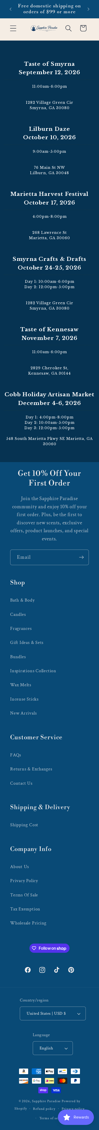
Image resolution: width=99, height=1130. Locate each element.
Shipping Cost (24, 825)
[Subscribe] (81, 557)
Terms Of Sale (24, 895)
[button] (13, 28)
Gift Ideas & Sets (26, 642)
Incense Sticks (24, 699)
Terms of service (52, 1118)
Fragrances (21, 628)
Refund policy (44, 1108)
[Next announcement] (88, 9)
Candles (18, 614)
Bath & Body (22, 600)
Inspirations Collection (33, 671)
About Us (19, 867)
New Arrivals (23, 713)
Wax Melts (20, 685)
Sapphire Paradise (46, 1101)
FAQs (15, 755)
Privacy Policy (24, 881)
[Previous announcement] (10, 9)
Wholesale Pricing (28, 923)
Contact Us (21, 783)
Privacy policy (73, 1108)
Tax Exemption (25, 909)
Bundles (18, 657)
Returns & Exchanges (31, 769)
